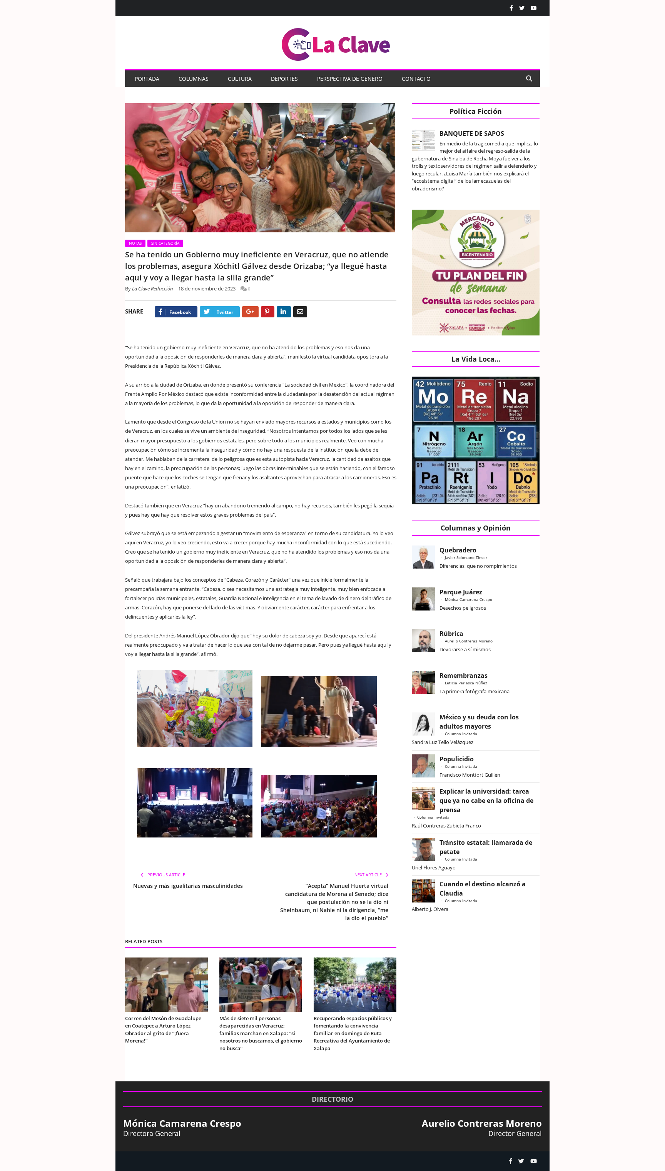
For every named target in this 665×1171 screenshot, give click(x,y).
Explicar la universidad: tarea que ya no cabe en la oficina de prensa (486, 800)
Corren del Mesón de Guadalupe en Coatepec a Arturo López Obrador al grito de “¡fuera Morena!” (163, 1029)
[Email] (300, 311)
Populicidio (456, 759)
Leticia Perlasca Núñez (466, 683)
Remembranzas (463, 675)
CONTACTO (416, 78)
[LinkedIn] (284, 311)
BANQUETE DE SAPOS (471, 133)
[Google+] (250, 311)
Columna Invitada (461, 733)
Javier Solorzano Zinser (466, 557)
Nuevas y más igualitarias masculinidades (188, 885)
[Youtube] (534, 8)
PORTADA (147, 78)
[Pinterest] (267, 311)
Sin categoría (165, 243)
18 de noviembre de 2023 (207, 288)
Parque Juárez (460, 592)
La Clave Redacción (152, 288)
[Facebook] (511, 8)
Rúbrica (451, 633)
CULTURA (240, 78)
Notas (135, 243)
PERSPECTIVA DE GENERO (350, 78)
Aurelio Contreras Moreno (469, 641)
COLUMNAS (194, 78)
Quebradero (457, 550)
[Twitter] (522, 8)
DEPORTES (284, 78)
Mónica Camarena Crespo (468, 599)
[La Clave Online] (336, 43)
